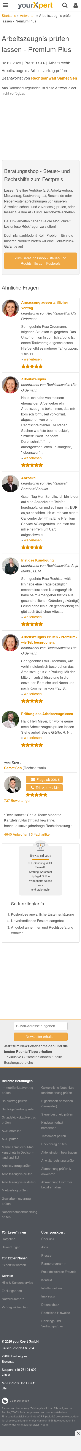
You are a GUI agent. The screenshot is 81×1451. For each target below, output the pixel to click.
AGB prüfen (10, 1138)
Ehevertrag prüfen (54, 1144)
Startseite (9, 15)
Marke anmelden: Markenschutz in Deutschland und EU (18, 1152)
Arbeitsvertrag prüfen (16, 1165)
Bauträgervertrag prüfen (18, 1109)
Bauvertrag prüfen (14, 1100)
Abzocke (28, 477)
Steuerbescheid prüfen (57, 1114)
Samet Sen (13, 767)
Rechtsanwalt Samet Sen (54, 78)
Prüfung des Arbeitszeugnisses (47, 713)
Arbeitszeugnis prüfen (17, 1174)
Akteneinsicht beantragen (59, 1152)
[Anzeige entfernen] (78, 1433)
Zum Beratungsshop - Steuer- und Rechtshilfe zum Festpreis (40, 261)
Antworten (27, 15)
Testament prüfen (53, 1135)
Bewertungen (11, 1247)
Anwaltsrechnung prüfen (58, 1160)
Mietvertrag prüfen (14, 1190)
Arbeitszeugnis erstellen (18, 1182)
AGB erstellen (11, 1130)
